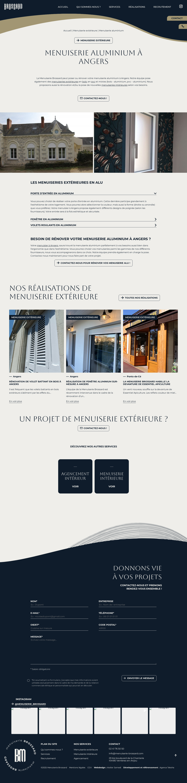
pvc (93, 81)
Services (114, 7)
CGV (89, 767)
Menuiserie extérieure (85, 30)
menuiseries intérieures (114, 85)
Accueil (63, 7)
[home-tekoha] (20, 770)
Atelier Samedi (114, 767)
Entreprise (106, 601)
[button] (24, 721)
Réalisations (137, 7)
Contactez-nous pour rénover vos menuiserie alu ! (95, 263)
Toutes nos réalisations (141, 297)
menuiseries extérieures (65, 81)
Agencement (81, 758)
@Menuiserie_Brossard (30, 704)
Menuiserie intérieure (85, 754)
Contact (177, 18)
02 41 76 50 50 (183, 26)
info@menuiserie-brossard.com (126, 753)
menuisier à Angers (47, 245)
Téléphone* (106, 613)
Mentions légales (77, 767)
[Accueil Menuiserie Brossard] (13, 7)
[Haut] (176, 755)
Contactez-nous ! (95, 98)
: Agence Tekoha (148, 767)
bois (84, 81)
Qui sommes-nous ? (88, 7)
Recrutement (162, 7)
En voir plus (15, 401)
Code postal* (107, 625)
